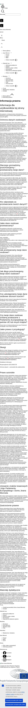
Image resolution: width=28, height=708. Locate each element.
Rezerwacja (9, 69)
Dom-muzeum (9, 79)
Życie (7, 56)
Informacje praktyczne (11, 65)
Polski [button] (6, 8)
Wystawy (5, 76)
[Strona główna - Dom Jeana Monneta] (2, 4)
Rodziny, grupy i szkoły (11, 67)
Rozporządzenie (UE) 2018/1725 (8, 364)
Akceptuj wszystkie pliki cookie (14, 700)
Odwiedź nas (6, 63)
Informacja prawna (7, 646)
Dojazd (7, 66)
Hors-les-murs (9, 83)
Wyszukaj (2, 14)
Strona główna (6, 50)
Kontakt (5, 91)
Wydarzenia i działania (9, 89)
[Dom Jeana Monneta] (6, 663)
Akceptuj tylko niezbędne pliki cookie (15, 704)
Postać (7, 55)
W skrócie (8, 78)
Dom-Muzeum (6, 625)
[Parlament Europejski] (14, 681)
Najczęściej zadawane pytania (13, 70)
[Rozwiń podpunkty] (11, 52)
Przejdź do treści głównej (7, 1)
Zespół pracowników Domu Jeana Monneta (14, 607)
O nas (4, 88)
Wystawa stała (9, 80)
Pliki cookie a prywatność (9, 645)
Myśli (7, 57)
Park (7, 82)
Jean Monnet (6, 53)
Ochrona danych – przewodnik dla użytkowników (12, 367)
